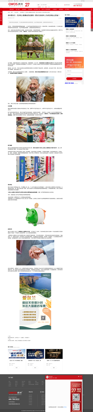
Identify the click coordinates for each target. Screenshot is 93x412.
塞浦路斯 (36, 384)
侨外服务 (30, 398)
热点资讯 (16, 12)
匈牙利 (16, 382)
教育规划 (61, 9)
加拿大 (16, 381)
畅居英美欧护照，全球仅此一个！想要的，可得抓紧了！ (19, 337)
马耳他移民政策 (44, 399)
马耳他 (10, 382)
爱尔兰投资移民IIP (45, 396)
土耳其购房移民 (44, 401)
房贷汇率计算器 (69, 83)
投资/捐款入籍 (37, 9)
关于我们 (67, 9)
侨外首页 (12, 9)
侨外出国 (68, 4)
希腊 (42, 381)
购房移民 (30, 396)
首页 (12, 12)
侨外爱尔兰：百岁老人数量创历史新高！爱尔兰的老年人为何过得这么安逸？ (35, 12)
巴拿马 (10, 385)
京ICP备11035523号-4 (45, 410)
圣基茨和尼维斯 (31, 384)
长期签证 (55, 9)
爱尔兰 (16, 384)
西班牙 (23, 382)
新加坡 (23, 384)
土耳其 (10, 384)
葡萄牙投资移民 (44, 398)
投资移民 (24, 9)
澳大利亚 (23, 381)
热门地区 (18, 9)
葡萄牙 (29, 382)
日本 (42, 384)
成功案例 (30, 401)
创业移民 (30, 9)
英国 (36, 381)
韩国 (16, 385)
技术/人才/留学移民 (46, 9)
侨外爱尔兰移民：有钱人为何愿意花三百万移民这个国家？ (19, 340)
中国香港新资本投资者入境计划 (45, 403)
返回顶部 (92, 30)
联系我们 (30, 404)
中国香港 (36, 382)
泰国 (22, 385)
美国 (9, 381)
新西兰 (29, 381)
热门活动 (30, 399)
